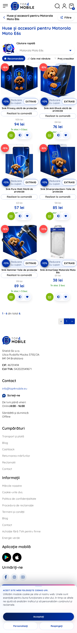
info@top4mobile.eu (14, 388)
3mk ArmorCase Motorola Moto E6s (58, 271)
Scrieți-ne (13, 395)
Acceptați (38, 616)
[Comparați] (19, 135)
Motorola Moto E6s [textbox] (31, 50)
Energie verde (11, 538)
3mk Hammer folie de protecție (19, 269)
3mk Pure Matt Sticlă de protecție (19, 190)
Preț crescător (66, 58)
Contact (7, 469)
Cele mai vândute (40, 58)
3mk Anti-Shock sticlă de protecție (58, 109)
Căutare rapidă (25, 43)
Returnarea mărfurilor (16, 455)
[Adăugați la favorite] (27, 135)
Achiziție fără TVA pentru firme (21, 531)
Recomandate (15, 58)
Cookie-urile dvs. (12, 492)
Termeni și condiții (13, 512)
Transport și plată (13, 436)
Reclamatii (8, 462)
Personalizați (20, 626)
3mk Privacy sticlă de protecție (19, 108)
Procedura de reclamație (18, 505)
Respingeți (56, 626)
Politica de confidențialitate (19, 498)
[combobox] (45, 50)
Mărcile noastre (12, 485)
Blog (5, 443)
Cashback (8, 449)
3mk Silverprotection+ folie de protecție (57, 190)
